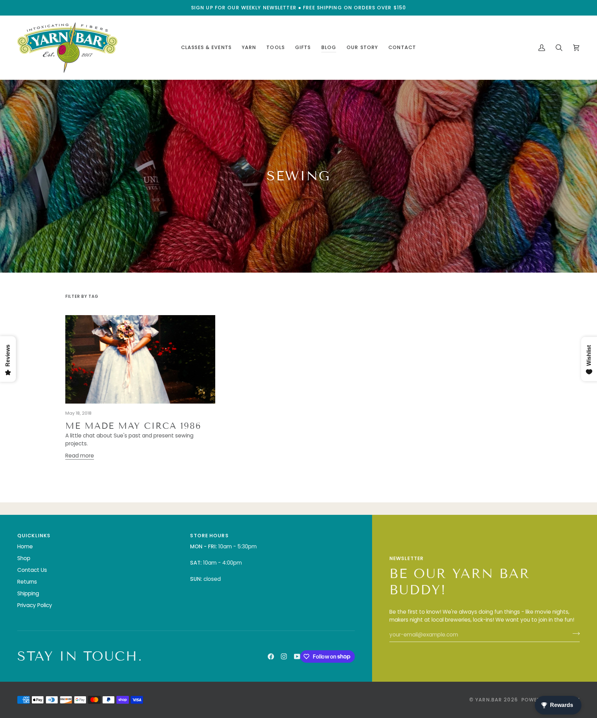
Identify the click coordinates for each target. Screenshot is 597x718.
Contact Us (32, 570)
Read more (79, 455)
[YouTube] (297, 656)
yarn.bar (488, 699)
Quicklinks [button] (33, 535)
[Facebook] (271, 656)
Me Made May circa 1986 (133, 426)
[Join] (574, 633)
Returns (27, 581)
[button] (206, 47)
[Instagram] (284, 656)
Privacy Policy (34, 605)
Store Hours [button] (209, 535)
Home (25, 546)
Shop (23, 558)
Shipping (28, 593)
